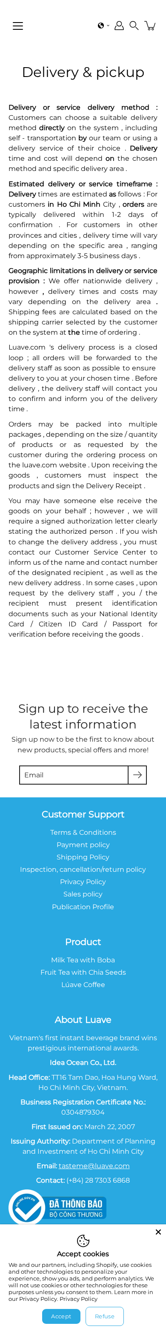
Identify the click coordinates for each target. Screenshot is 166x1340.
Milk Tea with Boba (83, 960)
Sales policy (83, 894)
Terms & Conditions (83, 832)
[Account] (119, 25)
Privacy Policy (78, 1298)
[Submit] (137, 775)
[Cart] (150, 25)
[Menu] (18, 26)
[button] (103, 25)
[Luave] (70, 25)
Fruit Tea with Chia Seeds (83, 972)
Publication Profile (83, 906)
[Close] (158, 1232)
